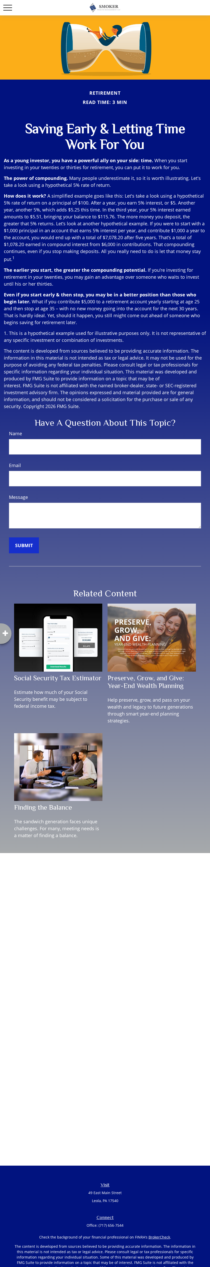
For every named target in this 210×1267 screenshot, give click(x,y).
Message (18, 497)
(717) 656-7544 (111, 1225)
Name (15, 433)
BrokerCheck (159, 1237)
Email (15, 465)
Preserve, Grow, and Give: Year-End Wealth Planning (146, 682)
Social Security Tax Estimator (57, 678)
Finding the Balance (43, 807)
